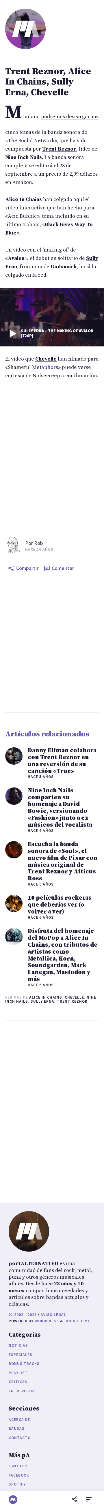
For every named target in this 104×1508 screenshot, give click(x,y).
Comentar (63, 568)
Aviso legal (53, 1314)
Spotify (17, 1484)
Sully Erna (42, 1001)
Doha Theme (77, 1320)
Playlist (18, 1372)
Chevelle (74, 997)
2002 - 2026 (25, 1314)
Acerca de (19, 1419)
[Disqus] (52, 1110)
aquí (78, 199)
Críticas (18, 1381)
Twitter (18, 1466)
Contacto (20, 1437)
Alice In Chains (45, 997)
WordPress (47, 1320)
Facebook (19, 1475)
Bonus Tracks (24, 1363)
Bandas (17, 1428)
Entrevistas (22, 1391)
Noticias (18, 1345)
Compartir (27, 568)
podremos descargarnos (70, 116)
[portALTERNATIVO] (13, 1499)
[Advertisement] (52, 643)
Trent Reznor (72, 1001)
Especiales (20, 1354)
